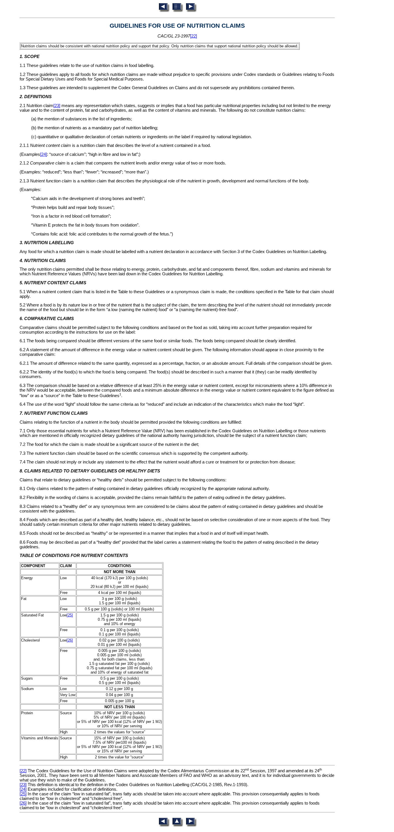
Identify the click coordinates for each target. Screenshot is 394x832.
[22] (193, 36)
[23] (56, 105)
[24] (43, 154)
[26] (70, 640)
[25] (70, 615)
